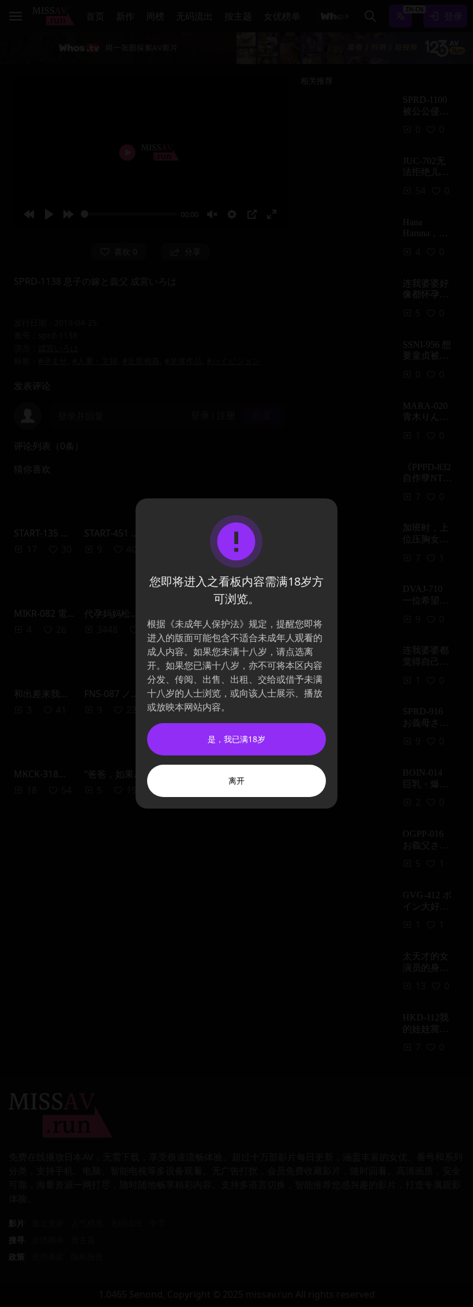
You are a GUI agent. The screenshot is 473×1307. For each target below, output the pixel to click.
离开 (236, 780)
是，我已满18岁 (236, 738)
